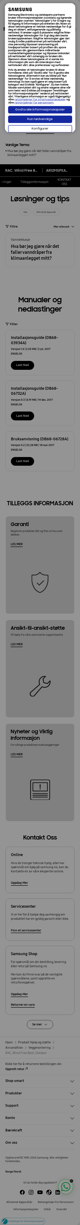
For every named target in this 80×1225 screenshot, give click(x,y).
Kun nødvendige (40, 119)
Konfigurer (40, 128)
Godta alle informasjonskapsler (40, 109)
